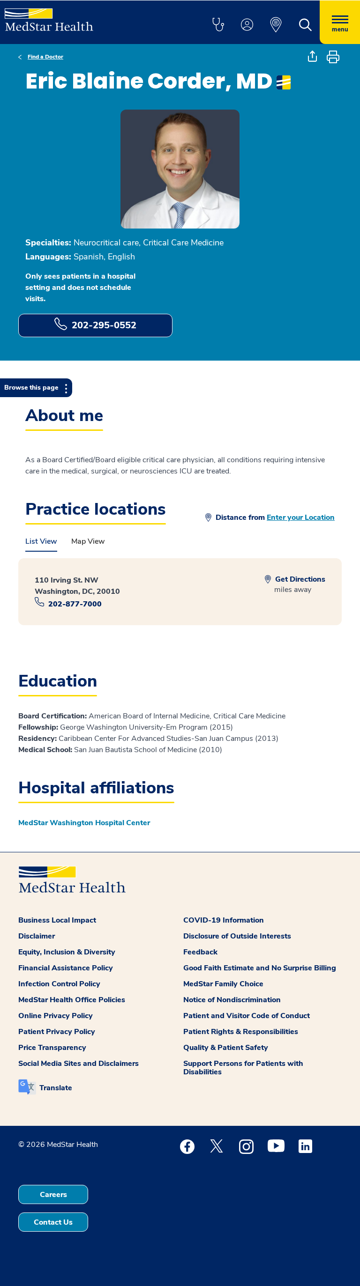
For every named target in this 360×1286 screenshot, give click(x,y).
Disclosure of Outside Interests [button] (237, 936)
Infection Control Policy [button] (59, 984)
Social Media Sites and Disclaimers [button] (78, 1063)
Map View (88, 541)
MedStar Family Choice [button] (223, 984)
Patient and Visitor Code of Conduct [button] (246, 1016)
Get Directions (299, 579)
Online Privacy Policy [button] (55, 1016)
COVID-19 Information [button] (223, 920)
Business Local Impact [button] (57, 920)
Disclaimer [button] (36, 936)
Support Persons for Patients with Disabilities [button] (243, 1067)
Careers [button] (53, 1195)
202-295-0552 (104, 325)
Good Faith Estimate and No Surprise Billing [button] (259, 968)
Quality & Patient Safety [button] (225, 1047)
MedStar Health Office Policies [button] (71, 1000)
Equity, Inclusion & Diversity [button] (66, 952)
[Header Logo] (49, 15)
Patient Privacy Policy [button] (56, 1032)
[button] (217, 25)
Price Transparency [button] (52, 1047)
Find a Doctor (45, 56)
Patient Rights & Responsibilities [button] (240, 1032)
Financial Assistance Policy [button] (65, 968)
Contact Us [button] (53, 1222)
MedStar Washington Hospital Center (84, 823)
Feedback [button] (200, 952)
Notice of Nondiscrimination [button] (232, 1000)
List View (41, 541)
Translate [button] (55, 1088)
